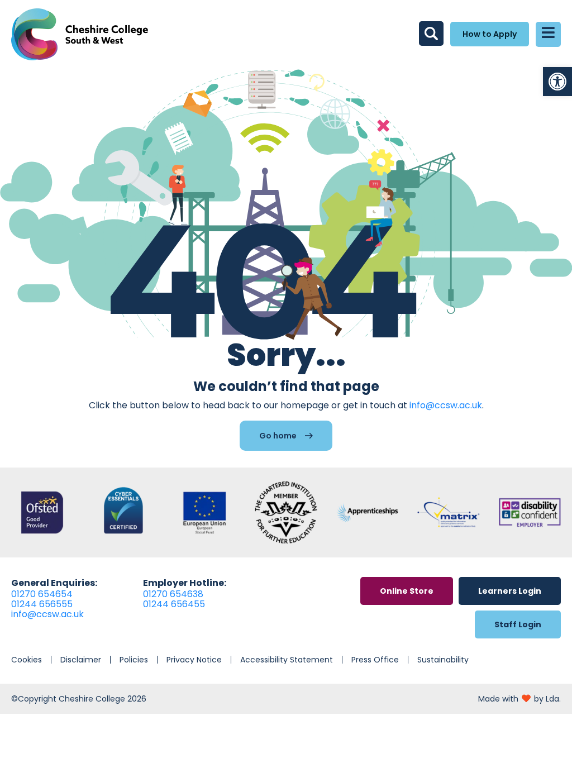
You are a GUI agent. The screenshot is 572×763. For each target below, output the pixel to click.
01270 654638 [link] (173, 594)
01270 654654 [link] (42, 594)
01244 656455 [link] (174, 604)
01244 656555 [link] (42, 604)
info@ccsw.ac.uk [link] (445, 405)
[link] (557, 81)
